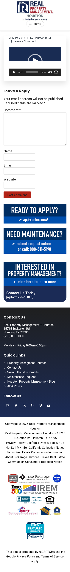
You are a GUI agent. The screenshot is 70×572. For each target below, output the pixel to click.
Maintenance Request (21, 377)
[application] (35, 61)
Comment (12, 110)
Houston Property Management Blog (31, 381)
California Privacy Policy (42, 443)
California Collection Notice (46, 447)
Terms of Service (52, 556)
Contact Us (14, 367)
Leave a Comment (25, 41)
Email (8, 165)
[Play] (14, 72)
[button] (35, 61)
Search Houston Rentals (23, 372)
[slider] (32, 72)
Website (10, 179)
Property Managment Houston (26, 363)
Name (8, 151)
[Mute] (50, 72)
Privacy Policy (15, 443)
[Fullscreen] (56, 72)
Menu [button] (37, 24)
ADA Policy (14, 386)
